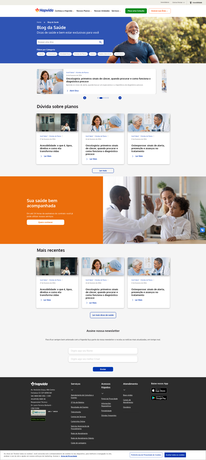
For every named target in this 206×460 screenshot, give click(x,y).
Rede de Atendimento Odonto (82, 438)
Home (39, 22)
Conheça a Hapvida (63, 11)
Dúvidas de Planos (80, 54)
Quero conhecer (45, 222)
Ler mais (103, 170)
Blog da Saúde (51, 27)
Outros (92, 54)
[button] (84, 97)
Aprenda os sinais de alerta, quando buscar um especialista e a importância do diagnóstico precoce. (104, 85)
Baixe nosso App (159, 383)
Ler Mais (46, 154)
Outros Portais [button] (178, 2)
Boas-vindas (128, 395)
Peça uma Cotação (136, 11)
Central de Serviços (78, 417)
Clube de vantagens (78, 443)
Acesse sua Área (158, 11)
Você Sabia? (119, 54)
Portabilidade (106, 411)
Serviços (115, 11)
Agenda (41, 54)
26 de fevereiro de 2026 (74, 75)
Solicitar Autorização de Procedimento (80, 427)
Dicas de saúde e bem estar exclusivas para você (68, 32)
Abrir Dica (74, 89)
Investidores (165, 2)
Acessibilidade (197, 2)
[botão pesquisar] (100, 42)
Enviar (103, 369)
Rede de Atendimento (79, 433)
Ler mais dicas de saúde (103, 315)
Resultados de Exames (79, 407)
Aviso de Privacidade (69, 456)
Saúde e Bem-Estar (105, 54)
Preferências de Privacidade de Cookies (146, 455)
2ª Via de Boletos (77, 402)
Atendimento (130, 383)
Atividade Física (65, 54)
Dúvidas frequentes (108, 415)
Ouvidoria (127, 407)
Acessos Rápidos (105, 385)
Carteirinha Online (78, 421)
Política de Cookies (38, 419)
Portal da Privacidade (109, 399)
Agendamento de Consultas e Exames (82, 396)
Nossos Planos (83, 11)
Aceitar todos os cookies (175, 455)
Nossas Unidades (102, 11)
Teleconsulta (76, 412)
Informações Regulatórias (106, 404)
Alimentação (52, 54)
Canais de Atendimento (128, 401)
